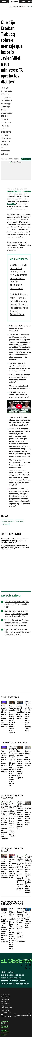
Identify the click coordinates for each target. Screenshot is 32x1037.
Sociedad (4, 978)
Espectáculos (15, 978)
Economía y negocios (9, 975)
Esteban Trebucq (14, 191)
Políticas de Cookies (5, 1022)
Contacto (4, 1035)
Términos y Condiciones (5, 1031)
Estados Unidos (22, 984)
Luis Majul (27, 191)
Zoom (21, 975)
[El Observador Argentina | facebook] (22, 961)
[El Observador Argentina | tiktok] (21, 965)
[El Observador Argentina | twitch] (30, 968)
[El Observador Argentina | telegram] (26, 968)
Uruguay (5, 2)
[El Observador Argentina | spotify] (30, 965)
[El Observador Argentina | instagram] (26, 961)
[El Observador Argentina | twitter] (19, 961)
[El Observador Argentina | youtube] (30, 961)
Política (10, 972)
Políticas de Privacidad (5, 1026)
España (12, 984)
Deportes (5, 981)
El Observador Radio (18, 981)
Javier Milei (11, 204)
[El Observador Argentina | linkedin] (26, 965)
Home (3, 972)
